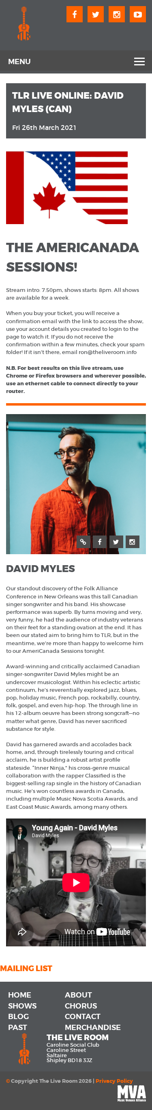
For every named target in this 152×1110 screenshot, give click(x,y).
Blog (18, 1016)
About (78, 995)
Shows (22, 1006)
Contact (83, 1016)
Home (19, 995)
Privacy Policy (114, 1081)
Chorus (81, 1006)
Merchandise (93, 1027)
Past (17, 1027)
